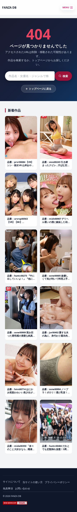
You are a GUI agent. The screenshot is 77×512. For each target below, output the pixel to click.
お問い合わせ (22, 488)
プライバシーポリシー (57, 482)
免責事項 (8, 488)
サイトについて (11, 481)
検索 (65, 76)
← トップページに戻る (38, 88)
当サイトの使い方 (33, 482)
